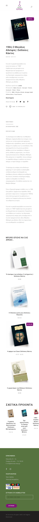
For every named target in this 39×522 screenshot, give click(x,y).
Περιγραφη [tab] (9, 122)
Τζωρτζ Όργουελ (18, 94)
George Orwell (29, 92)
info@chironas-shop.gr (13, 463)
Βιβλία (14, 88)
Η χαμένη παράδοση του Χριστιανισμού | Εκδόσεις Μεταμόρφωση (11, 425)
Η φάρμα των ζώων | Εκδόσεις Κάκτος (19, 351)
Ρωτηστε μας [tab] (10, 131)
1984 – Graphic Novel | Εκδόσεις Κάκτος (36, 421)
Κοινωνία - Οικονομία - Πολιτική (24, 88)
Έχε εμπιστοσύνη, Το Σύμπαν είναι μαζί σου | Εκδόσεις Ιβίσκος (24, 426)
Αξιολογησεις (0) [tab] (12, 126)
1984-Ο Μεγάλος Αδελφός (18, 92)
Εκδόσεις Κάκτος (10, 94)
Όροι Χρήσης (10, 477)
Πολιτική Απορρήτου (12, 479)
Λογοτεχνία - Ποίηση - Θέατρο (13, 90)
